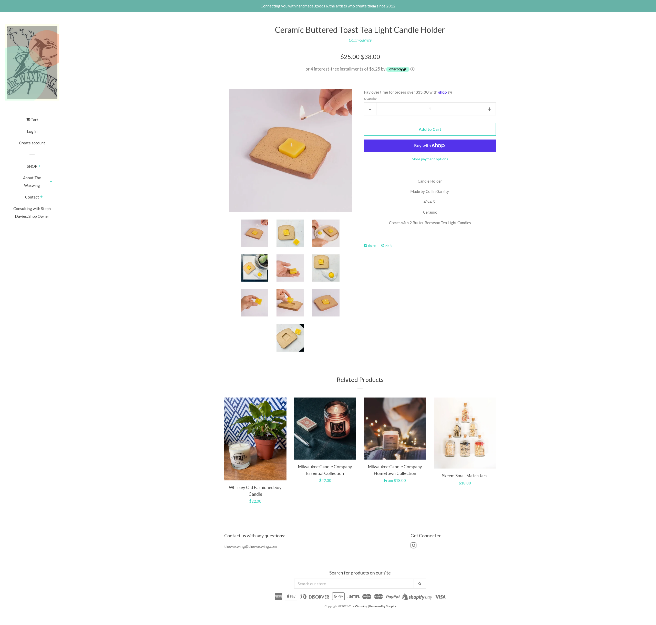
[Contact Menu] (41, 197)
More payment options (430, 159)
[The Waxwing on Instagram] (414, 546)
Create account (32, 143)
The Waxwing (358, 606)
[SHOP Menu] (39, 166)
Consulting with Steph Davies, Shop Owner (32, 212)
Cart (34, 119)
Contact (32, 197)
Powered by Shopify (382, 606)
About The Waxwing (32, 181)
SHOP (32, 166)
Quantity (370, 99)
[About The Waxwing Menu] (51, 181)
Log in (32, 131)
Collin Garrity (360, 40)
